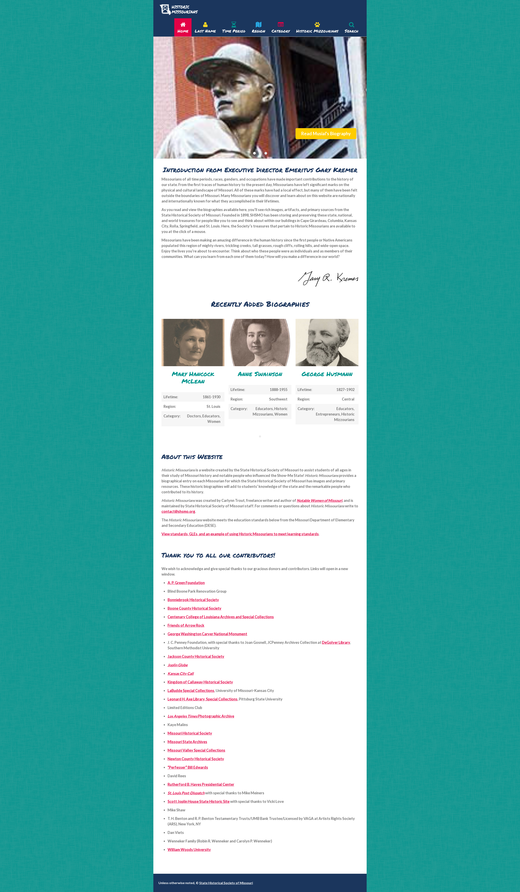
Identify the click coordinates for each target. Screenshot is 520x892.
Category (281, 31)
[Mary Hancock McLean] (192, 342)
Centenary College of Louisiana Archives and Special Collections (221, 617)
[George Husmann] (327, 342)
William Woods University (189, 849)
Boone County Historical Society (194, 608)
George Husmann (327, 373)
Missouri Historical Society (190, 733)
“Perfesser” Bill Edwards (188, 767)
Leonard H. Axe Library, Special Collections (202, 699)
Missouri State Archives (187, 741)
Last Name (205, 31)
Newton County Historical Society (196, 759)
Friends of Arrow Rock (186, 625)
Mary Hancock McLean (193, 377)
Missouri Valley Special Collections (196, 750)
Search (351, 31)
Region (258, 31)
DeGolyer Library (336, 642)
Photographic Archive (201, 716)
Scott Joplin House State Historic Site (199, 801)
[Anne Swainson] (260, 342)
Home (183, 31)
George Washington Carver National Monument (207, 634)
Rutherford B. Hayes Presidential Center (201, 784)
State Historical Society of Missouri (226, 883)
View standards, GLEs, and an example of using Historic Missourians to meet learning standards (240, 534)
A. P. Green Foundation (186, 582)
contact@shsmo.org (178, 511)
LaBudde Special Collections (191, 690)
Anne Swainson (260, 373)
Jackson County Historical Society (196, 656)
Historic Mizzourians (317, 31)
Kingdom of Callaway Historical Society (200, 682)
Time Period (233, 31)
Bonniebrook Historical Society (193, 600)
